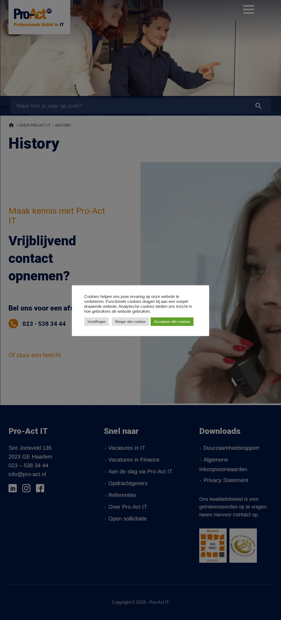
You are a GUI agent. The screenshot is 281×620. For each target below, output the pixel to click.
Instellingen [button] (97, 322)
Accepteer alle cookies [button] (172, 322)
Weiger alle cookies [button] (130, 322)
